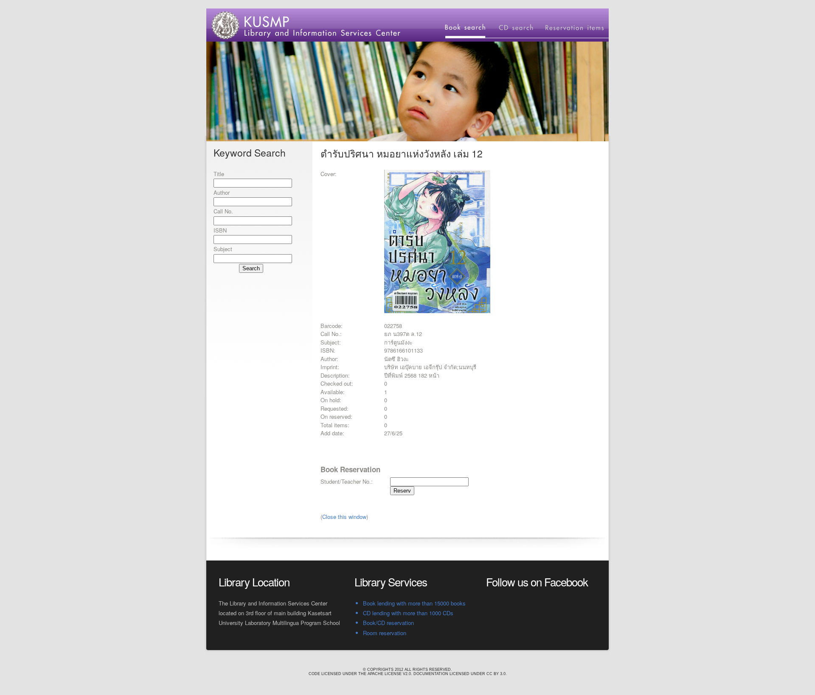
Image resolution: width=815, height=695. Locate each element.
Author (222, 192)
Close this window (344, 517)
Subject (223, 249)
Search (251, 268)
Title (219, 174)
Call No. (223, 211)
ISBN (220, 230)
